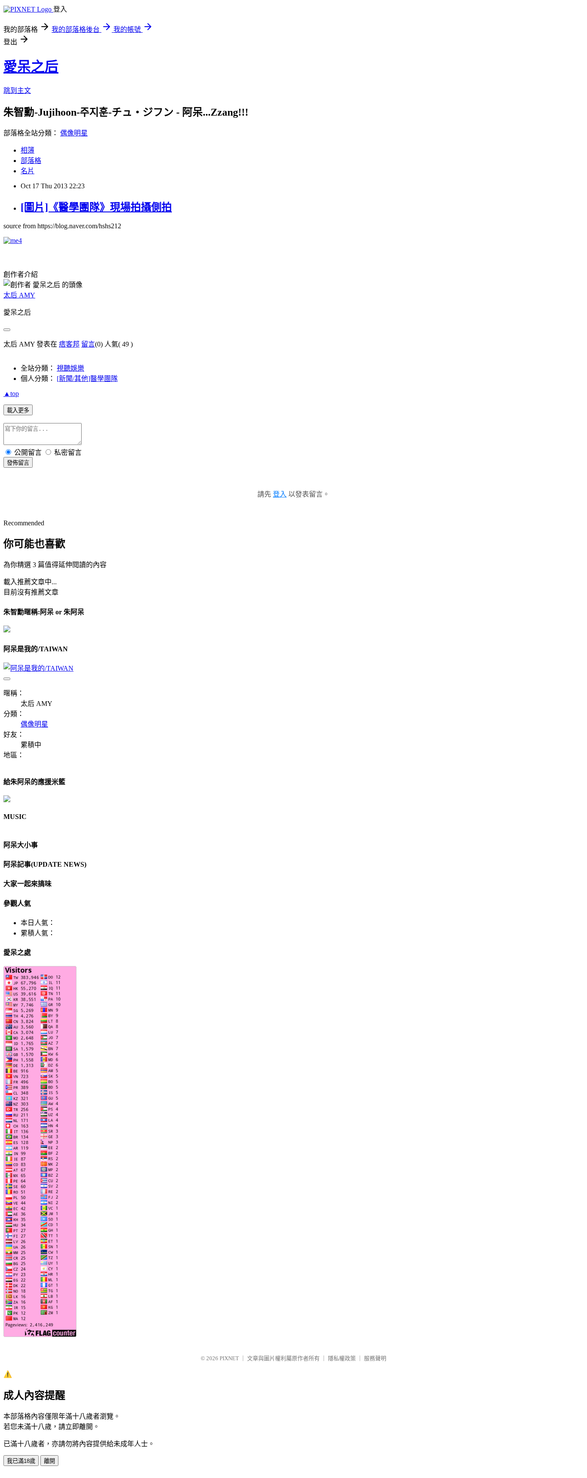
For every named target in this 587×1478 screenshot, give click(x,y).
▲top (11, 393)
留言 (88, 344)
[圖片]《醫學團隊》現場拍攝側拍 (96, 207)
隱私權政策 (342, 1358)
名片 (27, 171)
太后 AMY (19, 295)
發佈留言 (18, 463)
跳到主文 (17, 90)
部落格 (31, 160)
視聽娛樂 (70, 368)
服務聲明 (375, 1358)
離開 (49, 1461)
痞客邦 (69, 344)
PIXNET (229, 1358)
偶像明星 (74, 133)
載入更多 (18, 410)
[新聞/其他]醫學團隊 (87, 378)
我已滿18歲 (21, 1461)
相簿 (27, 150)
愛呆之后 (30, 66)
